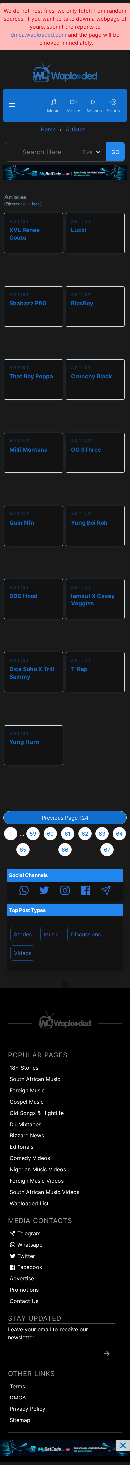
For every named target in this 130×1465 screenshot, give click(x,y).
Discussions (86, 934)
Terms (17, 1386)
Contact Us (24, 1301)
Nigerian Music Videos (38, 1169)
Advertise (22, 1278)
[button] (13, 105)
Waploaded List (29, 1203)
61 (67, 833)
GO (115, 152)
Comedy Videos (30, 1158)
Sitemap (20, 1420)
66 (65, 849)
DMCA (18, 1397)
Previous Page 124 (65, 817)
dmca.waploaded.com (38, 34)
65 (23, 849)
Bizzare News (27, 1135)
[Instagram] (65, 891)
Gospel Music (27, 1101)
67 (107, 849)
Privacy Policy (27, 1408)
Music (51, 934)
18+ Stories (24, 1067)
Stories (23, 934)
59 (33, 833)
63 (102, 833)
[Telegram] (106, 891)
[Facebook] (86, 891)
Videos (22, 953)
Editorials (21, 1146)
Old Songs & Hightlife (37, 1113)
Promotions (24, 1289)
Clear (34, 203)
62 (85, 833)
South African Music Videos (44, 1192)
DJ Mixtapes (25, 1124)
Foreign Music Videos (37, 1180)
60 (50, 833)
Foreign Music (27, 1090)
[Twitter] (44, 891)
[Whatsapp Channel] (24, 891)
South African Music (35, 1079)
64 (119, 833)
